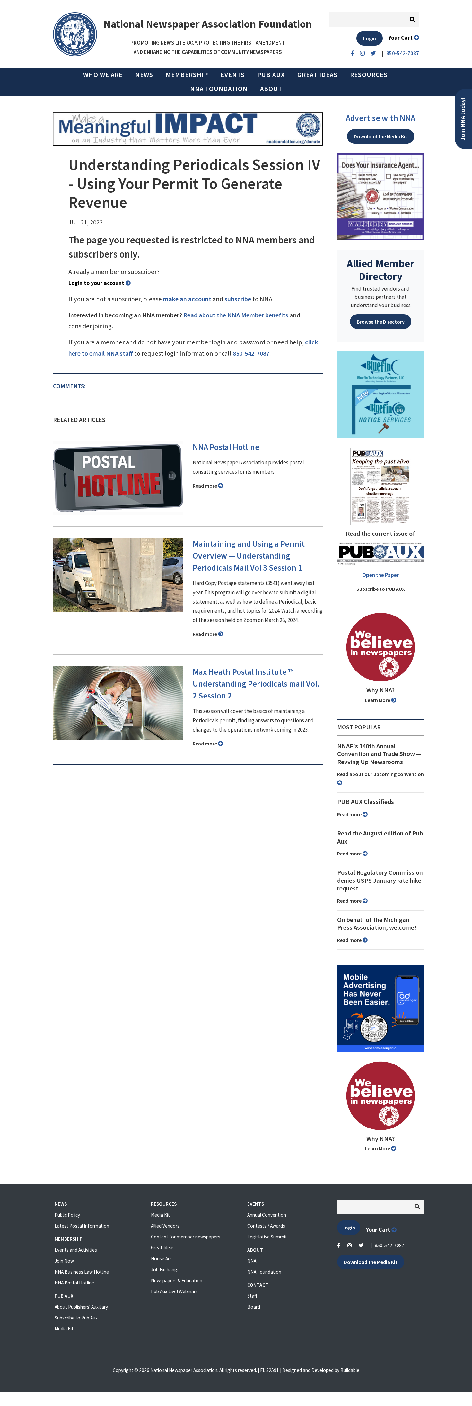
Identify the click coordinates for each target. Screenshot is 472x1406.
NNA (251, 1261)
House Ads (162, 1258)
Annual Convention (266, 1215)
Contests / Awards (266, 1226)
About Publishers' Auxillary (81, 1307)
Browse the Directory (381, 321)
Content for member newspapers (185, 1237)
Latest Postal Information (82, 1226)
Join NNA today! (463, 119)
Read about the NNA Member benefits (235, 315)
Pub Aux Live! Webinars (174, 1291)
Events (233, 74)
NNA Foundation (219, 89)
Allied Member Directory (380, 270)
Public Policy (67, 1215)
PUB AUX (271, 74)
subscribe (237, 299)
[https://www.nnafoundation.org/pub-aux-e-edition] (380, 485)
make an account (187, 299)
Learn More (378, 700)
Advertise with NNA (380, 118)
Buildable (349, 1370)
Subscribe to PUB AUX (380, 589)
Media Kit (64, 1329)
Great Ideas (317, 74)
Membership (187, 74)
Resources (369, 74)
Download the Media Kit (380, 136)
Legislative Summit (267, 1237)
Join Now (64, 1261)
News (144, 74)
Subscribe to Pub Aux (76, 1318)
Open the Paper (380, 575)
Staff (252, 1296)
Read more (205, 485)
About (271, 89)
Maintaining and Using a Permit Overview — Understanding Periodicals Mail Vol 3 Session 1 (249, 556)
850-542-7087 (251, 353)
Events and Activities (76, 1250)
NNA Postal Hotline (226, 447)
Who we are (103, 74)
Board (253, 1307)
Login (369, 38)
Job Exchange (165, 1269)
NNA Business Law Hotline (82, 1272)
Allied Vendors (165, 1226)
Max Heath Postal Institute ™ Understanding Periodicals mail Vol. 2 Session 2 (256, 684)
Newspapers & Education (176, 1280)
